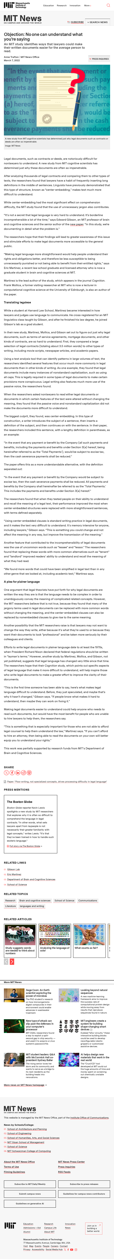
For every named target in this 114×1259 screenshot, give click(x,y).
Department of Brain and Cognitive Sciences (31, 879)
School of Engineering (19, 1133)
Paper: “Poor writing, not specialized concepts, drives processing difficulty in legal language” (57, 781)
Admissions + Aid (32, 1228)
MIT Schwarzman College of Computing (29, 1151)
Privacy (26, 1249)
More (87, 5)
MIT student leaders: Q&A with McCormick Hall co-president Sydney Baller (40, 1057)
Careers (54, 1246)
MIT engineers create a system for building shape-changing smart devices (93, 1025)
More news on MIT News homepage (24, 1085)
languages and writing (32, 906)
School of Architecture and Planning (27, 1129)
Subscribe (77, 22)
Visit (25, 1246)
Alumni (26, 1232)
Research (62, 5)
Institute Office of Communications (89, 1117)
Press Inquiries (66, 1166)
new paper (76, 224)
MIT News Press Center (71, 1161)
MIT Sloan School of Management (25, 1142)
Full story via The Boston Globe (25, 846)
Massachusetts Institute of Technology (42, 1239)
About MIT (49, 1232)
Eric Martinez (14, 874)
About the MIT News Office (19, 1161)
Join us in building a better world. (93, 1228)
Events (38, 1246)
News (67, 1228)
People (46, 1246)
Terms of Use (11, 1166)
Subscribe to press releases (84, 1184)
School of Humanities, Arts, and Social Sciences (33, 1137)
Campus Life (50, 1228)
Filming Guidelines (14, 1172)
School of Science (17, 884)
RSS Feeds (64, 1172)
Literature (10, 906)
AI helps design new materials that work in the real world (95, 1057)
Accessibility (38, 1249)
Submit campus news (30, 1194)
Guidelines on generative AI (30, 1203)
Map (31, 1246)
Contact (64, 1246)
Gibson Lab (13, 869)
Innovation (75, 5)
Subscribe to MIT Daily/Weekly (29, 1184)
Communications (87, 900)
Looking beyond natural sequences (94, 991)
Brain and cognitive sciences (34, 900)
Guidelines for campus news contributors (84, 1194)
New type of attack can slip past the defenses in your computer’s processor (39, 1025)
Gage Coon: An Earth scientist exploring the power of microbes (38, 993)
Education (48, 5)
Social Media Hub (54, 1249)
